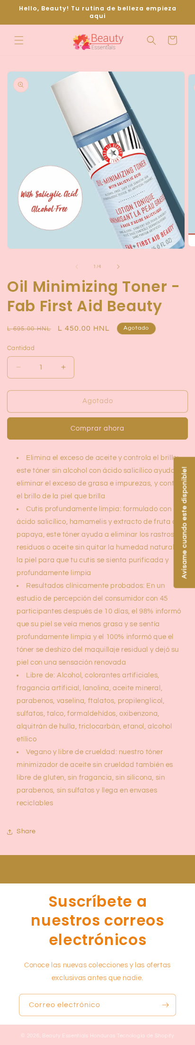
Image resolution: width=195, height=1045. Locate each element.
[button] (19, 40)
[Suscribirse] (165, 1005)
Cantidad (21, 348)
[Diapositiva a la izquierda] (76, 266)
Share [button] (26, 831)
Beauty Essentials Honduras (78, 1035)
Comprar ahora (97, 428)
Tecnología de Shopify (145, 1035)
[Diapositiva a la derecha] (118, 266)
